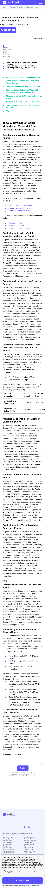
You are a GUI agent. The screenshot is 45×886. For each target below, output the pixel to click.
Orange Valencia (8, 847)
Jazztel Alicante (28, 849)
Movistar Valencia (29, 846)
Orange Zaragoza (8, 849)
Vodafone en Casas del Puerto (20, 206)
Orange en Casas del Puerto (20, 208)
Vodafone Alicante (8, 851)
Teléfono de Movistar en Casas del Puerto (23, 102)
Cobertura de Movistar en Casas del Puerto (24, 87)
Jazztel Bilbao (28, 853)
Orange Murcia (7, 846)
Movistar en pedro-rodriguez (19, 228)
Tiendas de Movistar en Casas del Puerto (23, 77)
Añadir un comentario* (12, 754)
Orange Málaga (8, 842)
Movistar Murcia (29, 844)
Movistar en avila (15, 223)
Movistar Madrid (29, 842)
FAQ (8, 111)
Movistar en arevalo (16, 225)
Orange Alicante (8, 837)
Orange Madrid (7, 844)
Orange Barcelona (8, 839)
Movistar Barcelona (30, 840)
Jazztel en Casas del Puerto (19, 211)
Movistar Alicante (29, 839)
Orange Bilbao (7, 840)
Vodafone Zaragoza (30, 837)
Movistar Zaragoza (29, 847)
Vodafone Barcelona (9, 853)
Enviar (22, 768)
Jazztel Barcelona (29, 851)
